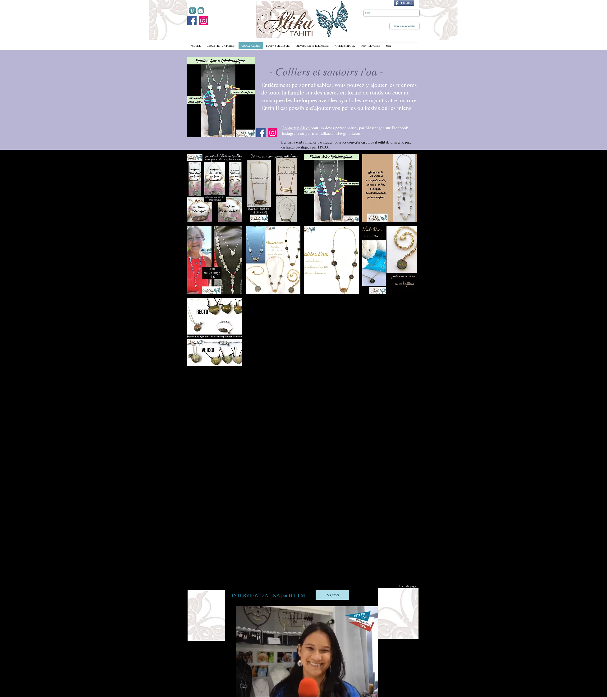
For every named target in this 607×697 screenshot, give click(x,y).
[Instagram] (203, 20)
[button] (221, 97)
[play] (247, 130)
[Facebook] (192, 20)
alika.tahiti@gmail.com (341, 133)
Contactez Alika (296, 127)
